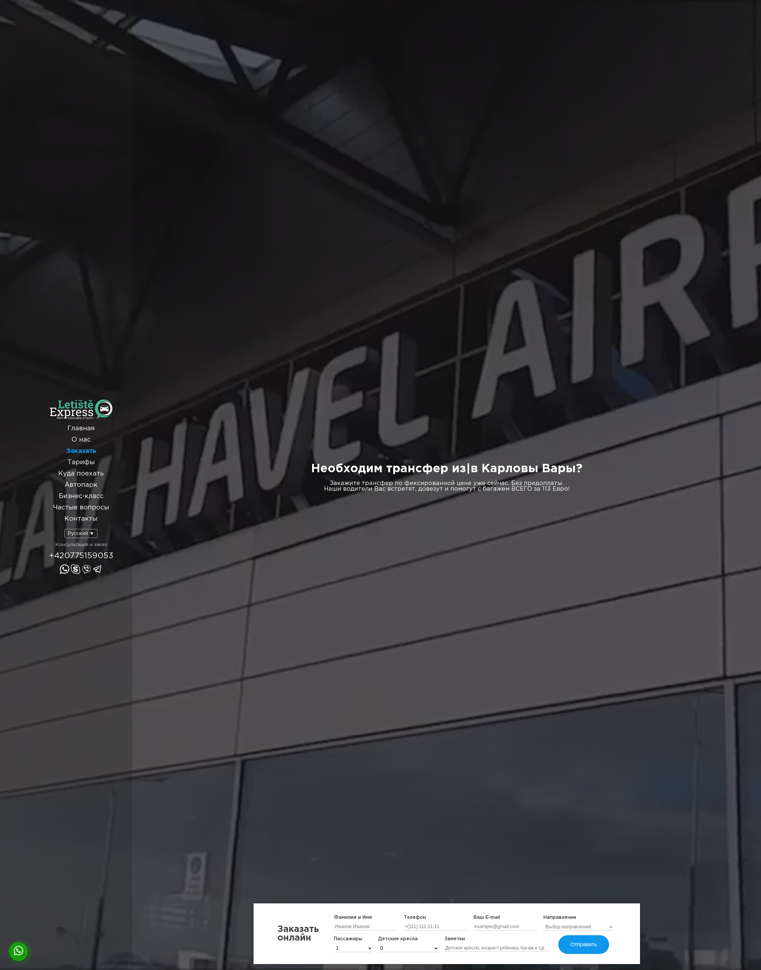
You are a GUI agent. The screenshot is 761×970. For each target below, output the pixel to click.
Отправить (583, 944)
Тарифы (81, 462)
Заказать (81, 451)
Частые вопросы (81, 508)
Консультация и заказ (81, 544)
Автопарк (81, 485)
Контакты (81, 519)
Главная (81, 428)
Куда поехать (81, 474)
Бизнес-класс (81, 496)
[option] (446, 477)
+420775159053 (81, 555)
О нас (81, 440)
